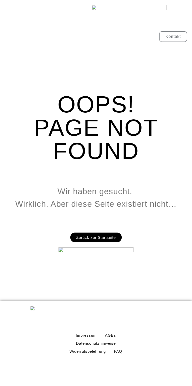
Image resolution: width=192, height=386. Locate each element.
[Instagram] (148, 343)
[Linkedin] (168, 343)
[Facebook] (158, 343)
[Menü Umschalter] (46, 36)
